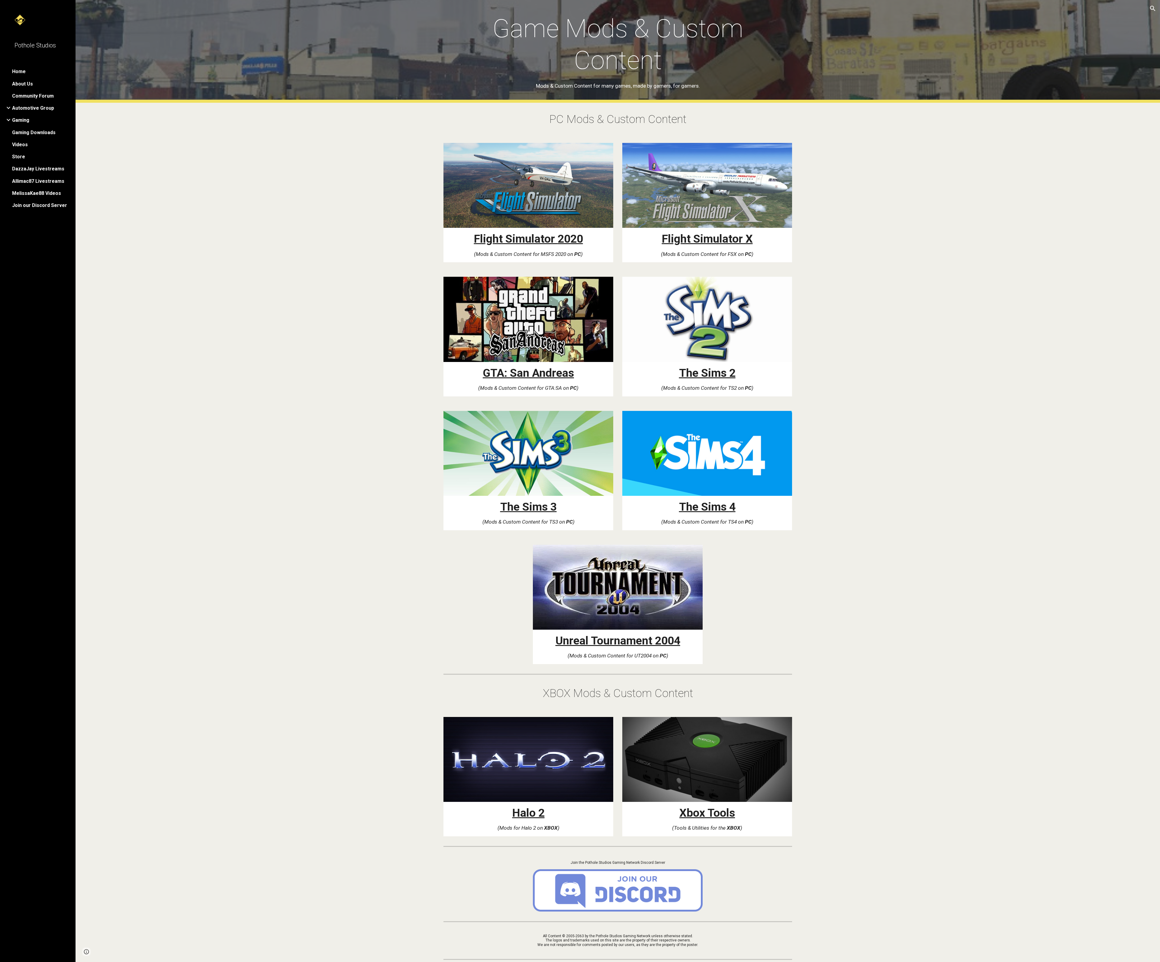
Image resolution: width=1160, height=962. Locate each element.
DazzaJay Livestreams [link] (38, 169)
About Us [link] (22, 84)
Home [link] (19, 71)
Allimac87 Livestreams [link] (38, 181)
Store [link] (18, 157)
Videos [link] (20, 144)
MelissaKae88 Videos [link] (36, 193)
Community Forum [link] (33, 96)
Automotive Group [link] (33, 108)
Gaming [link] (20, 120)
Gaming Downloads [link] (34, 132)
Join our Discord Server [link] (39, 205)
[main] (617, 51)
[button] (1153, 8)
